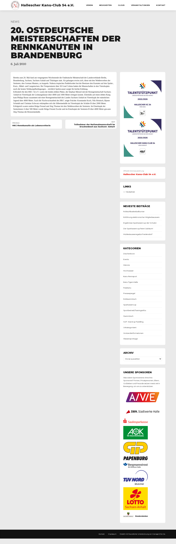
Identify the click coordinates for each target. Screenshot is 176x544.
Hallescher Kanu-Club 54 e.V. (47, 5)
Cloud (121, 5)
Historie (126, 265)
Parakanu (127, 288)
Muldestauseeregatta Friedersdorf (137, 234)
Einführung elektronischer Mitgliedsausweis (141, 217)
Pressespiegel (129, 293)
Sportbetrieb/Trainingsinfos (134, 310)
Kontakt (160, 5)
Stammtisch (128, 316)
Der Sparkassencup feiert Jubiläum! (138, 229)
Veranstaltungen (140, 5)
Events (126, 259)
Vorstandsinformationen (133, 333)
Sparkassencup (129, 305)
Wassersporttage (130, 339)
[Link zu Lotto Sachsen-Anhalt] (135, 509)
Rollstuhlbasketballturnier (134, 211)
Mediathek (130, 192)
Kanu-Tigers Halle (130, 282)
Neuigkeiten (105, 5)
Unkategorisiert (129, 327)
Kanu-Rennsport (130, 276)
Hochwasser (128, 271)
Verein (89, 5)
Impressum (112, 534)
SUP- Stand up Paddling (133, 322)
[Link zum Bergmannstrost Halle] (135, 467)
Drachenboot (129, 254)
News (15, 21)
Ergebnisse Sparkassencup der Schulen (140, 223)
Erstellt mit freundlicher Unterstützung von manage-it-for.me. (142, 534)
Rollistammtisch (129, 299)
